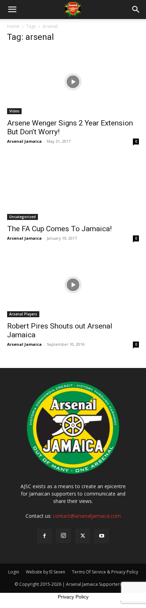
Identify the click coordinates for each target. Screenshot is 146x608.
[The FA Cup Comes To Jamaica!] (73, 187)
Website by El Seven (45, 572)
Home (13, 26)
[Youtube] (102, 536)
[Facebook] (44, 536)
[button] (12, 9)
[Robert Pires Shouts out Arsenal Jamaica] (73, 284)
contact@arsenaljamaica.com (87, 515)
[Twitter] (82, 536)
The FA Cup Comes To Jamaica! (59, 229)
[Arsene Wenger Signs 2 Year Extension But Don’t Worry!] (73, 81)
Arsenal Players (23, 314)
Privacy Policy (73, 597)
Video (14, 111)
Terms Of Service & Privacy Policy (105, 572)
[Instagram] (63, 536)
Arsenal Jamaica (24, 141)
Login (13, 572)
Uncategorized (22, 216)
